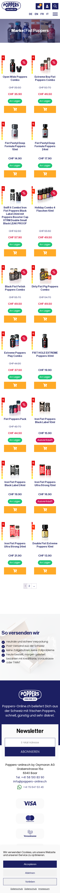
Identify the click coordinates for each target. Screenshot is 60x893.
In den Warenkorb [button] (15, 109)
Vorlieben (30, 881)
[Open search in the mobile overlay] (55, 6)
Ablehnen (30, 873)
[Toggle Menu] (55, 14)
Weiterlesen (45, 109)
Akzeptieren (30, 864)
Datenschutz (17, 888)
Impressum (44, 888)
